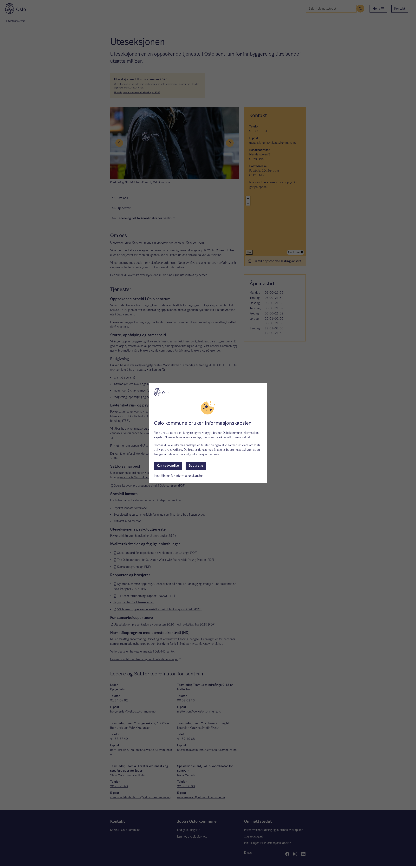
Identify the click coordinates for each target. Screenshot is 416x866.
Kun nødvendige (168, 466)
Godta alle (195, 466)
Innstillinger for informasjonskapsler (178, 476)
